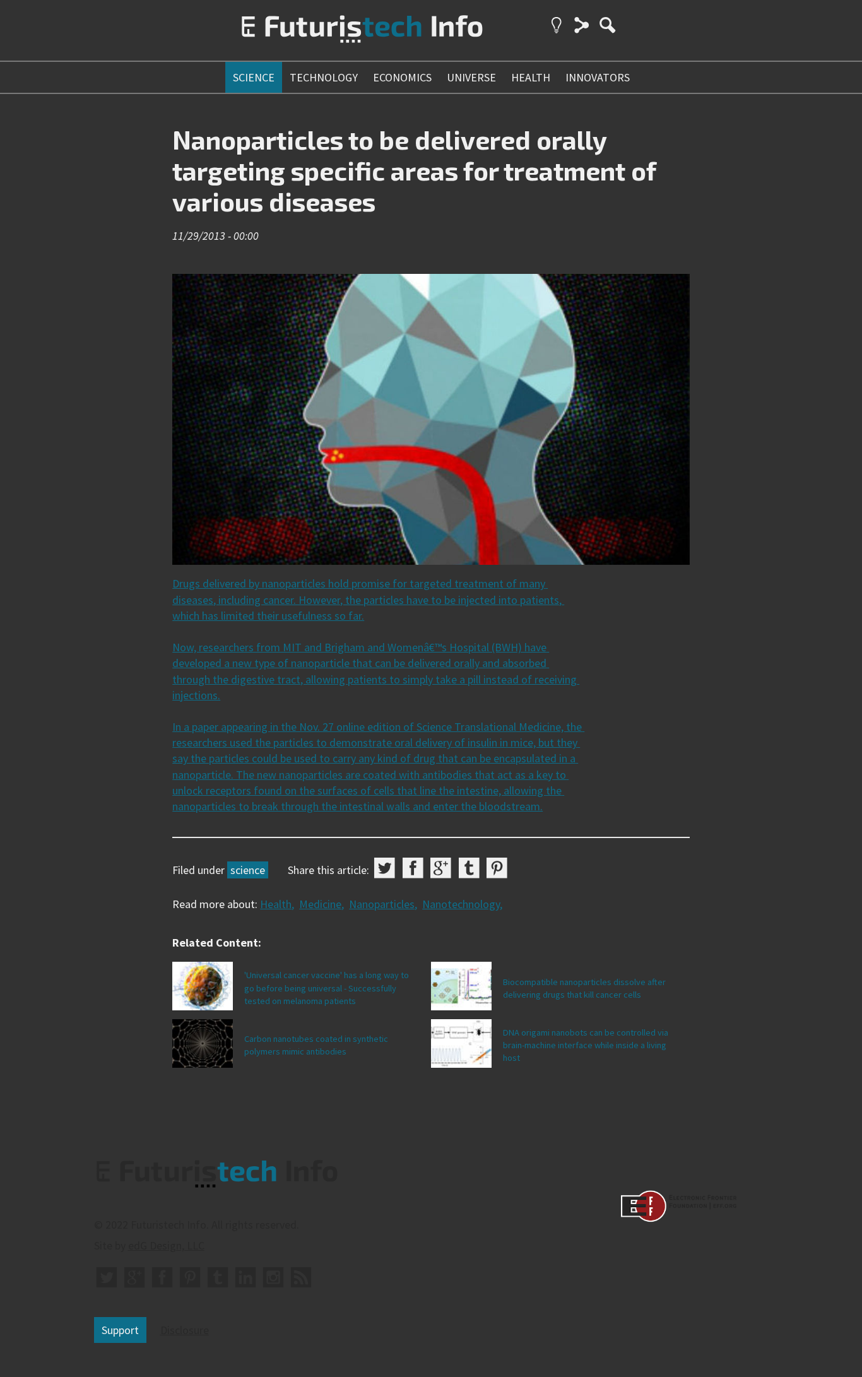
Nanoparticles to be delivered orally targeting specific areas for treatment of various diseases (414, 170)
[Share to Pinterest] (497, 868)
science (254, 77)
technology (324, 77)
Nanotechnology (461, 904)
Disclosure (184, 1330)
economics (402, 77)
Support (120, 1330)
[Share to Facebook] (413, 868)
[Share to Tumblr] (469, 868)
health (530, 77)
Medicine (320, 904)
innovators (597, 77)
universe (471, 77)
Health (276, 904)
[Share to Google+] (441, 868)
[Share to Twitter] (385, 868)
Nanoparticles (382, 904)
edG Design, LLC (166, 1245)
